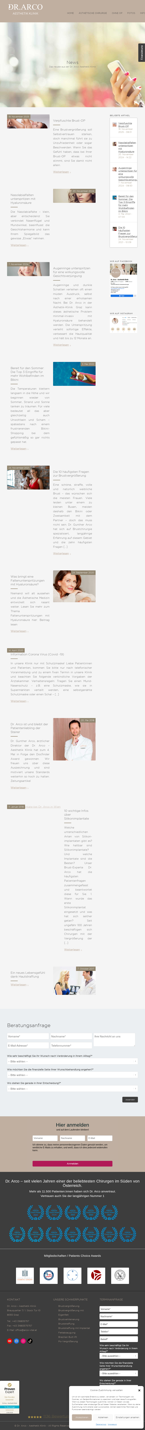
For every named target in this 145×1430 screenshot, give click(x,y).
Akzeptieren (81, 1417)
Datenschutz (101, 1424)
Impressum (112, 1424)
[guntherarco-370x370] (74, 739)
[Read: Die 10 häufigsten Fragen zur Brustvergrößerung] (114, 228)
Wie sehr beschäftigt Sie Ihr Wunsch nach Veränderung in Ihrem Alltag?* (49, 1056)
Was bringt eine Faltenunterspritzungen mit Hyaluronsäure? (28, 580)
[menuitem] (70, 13)
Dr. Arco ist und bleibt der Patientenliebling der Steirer (29, 728)
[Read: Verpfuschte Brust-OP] (114, 124)
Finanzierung (141, 52)
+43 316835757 (20, 1321)
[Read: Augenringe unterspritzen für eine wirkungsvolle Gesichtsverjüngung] (114, 169)
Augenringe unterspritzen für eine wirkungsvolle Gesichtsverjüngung (71, 272)
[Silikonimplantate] (34, 822)
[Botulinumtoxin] (74, 586)
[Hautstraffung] (74, 981)
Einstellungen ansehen (127, 1417)
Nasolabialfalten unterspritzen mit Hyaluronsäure (23, 198)
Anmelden (72, 1163)
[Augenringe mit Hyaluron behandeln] (28, 269)
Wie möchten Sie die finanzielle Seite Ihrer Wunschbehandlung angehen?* (50, 1069)
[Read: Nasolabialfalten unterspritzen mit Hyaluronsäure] (114, 144)
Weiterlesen (61, 171)
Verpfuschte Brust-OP (69, 120)
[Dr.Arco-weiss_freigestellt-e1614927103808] (25, 10)
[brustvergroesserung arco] (28, 477)
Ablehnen (103, 1417)
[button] (139, 1390)
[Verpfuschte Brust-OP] (28, 121)
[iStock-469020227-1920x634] (74, 196)
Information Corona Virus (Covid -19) (37, 654)
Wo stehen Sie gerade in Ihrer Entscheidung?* (34, 1083)
